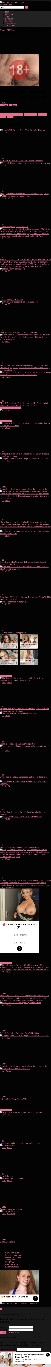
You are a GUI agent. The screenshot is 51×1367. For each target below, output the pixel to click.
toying (42, 114)
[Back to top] (1, 1309)
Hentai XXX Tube (13, 1257)
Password (4, 1330)
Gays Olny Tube (12, 1253)
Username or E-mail (8, 1349)
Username (4, 1327)
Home (7, 12)
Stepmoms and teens (13, 1255)
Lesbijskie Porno (12, 1267)
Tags (7, 16)
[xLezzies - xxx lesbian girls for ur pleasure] (13, 5)
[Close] (1, 1311)
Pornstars (9, 19)
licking (16, 114)
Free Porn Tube (11, 1264)
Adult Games (10, 23)
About (4, 105)
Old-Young (11, 30)
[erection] (4, 410)
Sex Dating (10, 21)
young (10, 117)
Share (13, 105)
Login (3, 1332)
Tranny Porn (10, 1260)
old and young (31, 114)
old (22, 114)
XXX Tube (10, 1262)
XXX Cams (10, 26)
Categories (9, 14)
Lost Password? (13, 1332)
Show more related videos (10, 408)
